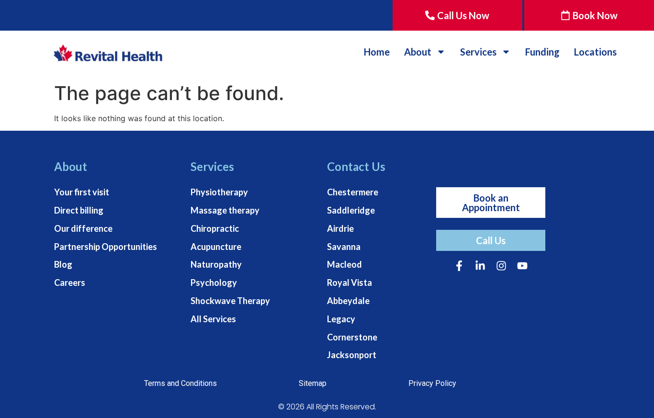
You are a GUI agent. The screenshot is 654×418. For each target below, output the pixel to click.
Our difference (83, 228)
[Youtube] (522, 265)
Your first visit (81, 192)
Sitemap (313, 383)
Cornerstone (352, 337)
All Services (213, 319)
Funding (542, 51)
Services (478, 51)
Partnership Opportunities (105, 246)
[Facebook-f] (459, 265)
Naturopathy (216, 264)
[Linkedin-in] (480, 265)
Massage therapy (225, 210)
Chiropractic (215, 228)
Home (377, 51)
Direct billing (78, 210)
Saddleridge (351, 210)
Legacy (341, 319)
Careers (69, 282)
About (417, 51)
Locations (595, 51)
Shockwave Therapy (230, 300)
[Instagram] (501, 265)
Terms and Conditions (180, 383)
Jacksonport (351, 355)
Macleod (344, 264)
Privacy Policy (432, 383)
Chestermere (352, 192)
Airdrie (340, 228)
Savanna (344, 246)
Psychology (214, 282)
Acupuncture (216, 246)
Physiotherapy (219, 192)
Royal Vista (349, 282)
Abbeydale (348, 300)
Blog (63, 264)
